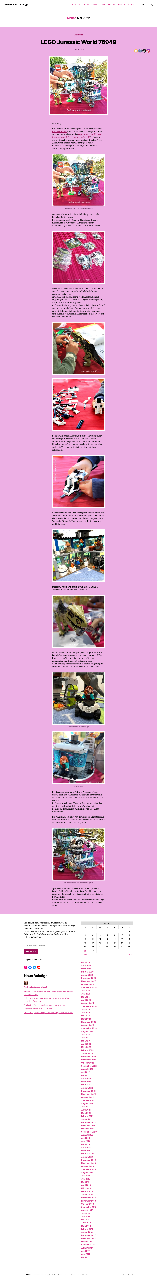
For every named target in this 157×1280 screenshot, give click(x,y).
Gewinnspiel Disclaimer (125, 4)
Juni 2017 (85, 1254)
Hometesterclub (59, 131)
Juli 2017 (85, 1251)
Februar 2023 (87, 1050)
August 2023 (87, 1031)
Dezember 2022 (88, 1056)
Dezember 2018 (88, 1198)
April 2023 (86, 1044)
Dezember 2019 (88, 1160)
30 (85, 951)
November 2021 (88, 1094)
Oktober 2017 (87, 1241)
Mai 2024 (85, 1016)
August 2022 (87, 1069)
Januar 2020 (87, 1157)
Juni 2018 (85, 1216)
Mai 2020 (85, 1144)
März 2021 (86, 1113)
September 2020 (89, 1132)
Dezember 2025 (88, 978)
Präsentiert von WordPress (80, 1275)
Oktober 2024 (87, 1003)
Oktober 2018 (87, 1204)
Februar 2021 (87, 1116)
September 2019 (88, 1169)
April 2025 (86, 1000)
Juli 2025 (85, 991)
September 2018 (88, 1207)
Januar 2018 (87, 1232)
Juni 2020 (85, 1141)
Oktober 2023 (87, 1025)
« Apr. (84, 955)
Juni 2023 (85, 1038)
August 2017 (87, 1248)
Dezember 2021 (88, 1091)
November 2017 (88, 1238)
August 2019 (87, 1172)
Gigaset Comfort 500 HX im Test (38, 1009)
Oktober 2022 (87, 1063)
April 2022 (86, 1078)
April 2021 (86, 1110)
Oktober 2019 (87, 1166)
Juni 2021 (85, 1107)
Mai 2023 (85, 1041)
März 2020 (86, 1151)
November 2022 (88, 1060)
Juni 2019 (85, 1179)
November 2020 (88, 1125)
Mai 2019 (85, 1182)
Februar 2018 (87, 1229)
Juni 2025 (85, 994)
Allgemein (78, 35)
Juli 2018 (85, 1213)
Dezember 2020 (88, 1122)
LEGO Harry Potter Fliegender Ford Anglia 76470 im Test (48, 1012)
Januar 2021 (86, 1119)
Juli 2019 (85, 1176)
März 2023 (86, 1047)
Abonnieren (31, 951)
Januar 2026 (87, 975)
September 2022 (89, 1066)
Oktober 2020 (87, 1129)
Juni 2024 (85, 1013)
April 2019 (86, 1185)
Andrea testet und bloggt (16, 4)
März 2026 (86, 969)
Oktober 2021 (87, 1097)
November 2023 (88, 1022)
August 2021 (87, 1103)
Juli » (130, 955)
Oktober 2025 (87, 984)
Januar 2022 (87, 1088)
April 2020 (86, 1147)
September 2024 (89, 1006)
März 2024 (86, 1019)
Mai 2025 (85, 997)
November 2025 (88, 981)
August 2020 (87, 1135)
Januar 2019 (87, 1194)
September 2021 (88, 1100)
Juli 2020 (85, 1138)
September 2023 (89, 1028)
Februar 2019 (87, 1191)
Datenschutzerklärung (107, 4)
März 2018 (86, 1226)
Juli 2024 (85, 1009)
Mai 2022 (85, 1075)
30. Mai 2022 (79, 49)
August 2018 (87, 1210)
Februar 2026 (87, 972)
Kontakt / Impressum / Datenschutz (84, 4)
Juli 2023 (85, 1034)
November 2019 (88, 1163)
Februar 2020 (87, 1154)
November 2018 (88, 1201)
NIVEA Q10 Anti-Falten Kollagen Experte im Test (45, 1005)
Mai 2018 (85, 1220)
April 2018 (86, 1223)
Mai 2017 (85, 1257)
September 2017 (88, 1245)
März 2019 (86, 1188)
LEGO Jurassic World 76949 (78, 41)
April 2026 (86, 965)
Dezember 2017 (88, 1235)
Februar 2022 (87, 1085)
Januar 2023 (87, 1053)
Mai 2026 (85, 962)
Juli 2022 (85, 1072)
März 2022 (86, 1082)
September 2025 (89, 987)
